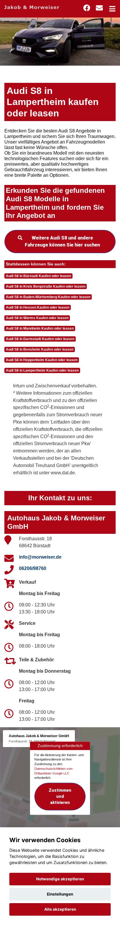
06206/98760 (32, 568)
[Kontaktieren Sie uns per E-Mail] (99, 8)
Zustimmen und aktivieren (60, 796)
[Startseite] (31, 7)
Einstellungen (60, 894)
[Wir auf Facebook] (86, 8)
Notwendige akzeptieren (60, 879)
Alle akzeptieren (60, 909)
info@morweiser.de (40, 557)
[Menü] (112, 9)
